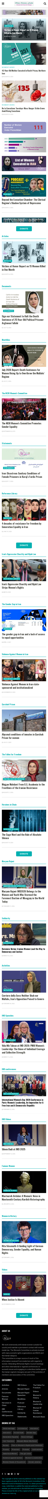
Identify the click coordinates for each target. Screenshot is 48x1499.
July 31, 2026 (7, 381)
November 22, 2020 (9, 692)
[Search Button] (45, 3)
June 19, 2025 (7, 531)
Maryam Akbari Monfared (27, 1441)
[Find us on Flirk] (12, 1474)
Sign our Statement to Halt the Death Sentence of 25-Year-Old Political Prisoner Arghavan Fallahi (23, 319)
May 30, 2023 (7, 592)
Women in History (11, 1241)
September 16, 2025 (9, 1154)
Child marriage (9, 1429)
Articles (9, 26)
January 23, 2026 (8, 1204)
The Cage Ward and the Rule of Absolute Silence (21, 836)
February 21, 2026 (9, 906)
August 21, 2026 (8, 208)
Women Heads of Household (14, 1462)
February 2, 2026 (8, 1257)
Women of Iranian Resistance (37, 1410)
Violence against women (12, 1458)
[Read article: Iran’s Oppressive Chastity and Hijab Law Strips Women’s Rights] (24, 570)
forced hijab (19, 1433)
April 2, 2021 (7, 642)
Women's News (8, 67)
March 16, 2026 (8, 1057)
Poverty (6, 1449)
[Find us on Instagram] (15, 1474)
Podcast (7, 194)
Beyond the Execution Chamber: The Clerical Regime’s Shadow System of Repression (23, 201)
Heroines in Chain (11, 829)
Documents (8, 311)
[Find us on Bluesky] (18, 1474)
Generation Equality (10, 1437)
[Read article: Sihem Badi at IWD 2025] (24, 1135)
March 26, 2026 (8, 956)
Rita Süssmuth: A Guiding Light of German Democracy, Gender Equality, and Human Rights (22, 1249)
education (34, 1429)
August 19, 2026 (8, 843)
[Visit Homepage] (24, 3)
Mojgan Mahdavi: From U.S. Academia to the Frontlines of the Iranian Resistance (23, 786)
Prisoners (15, 1449)
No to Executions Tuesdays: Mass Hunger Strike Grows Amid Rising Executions (23, 110)
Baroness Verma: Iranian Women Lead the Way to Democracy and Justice (23, 950)
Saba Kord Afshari (10, 1454)
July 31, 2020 (7, 742)
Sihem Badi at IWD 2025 (13, 1149)
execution (7, 1433)
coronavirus (22, 1429)
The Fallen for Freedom (14, 779)
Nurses (5, 1445)
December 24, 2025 (9, 1304)
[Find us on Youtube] (9, 1474)
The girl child (25, 1454)
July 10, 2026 (7, 328)
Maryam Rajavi (23, 1389)
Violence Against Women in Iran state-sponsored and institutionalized (21, 685)
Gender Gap (31, 1433)
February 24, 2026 (9, 1004)
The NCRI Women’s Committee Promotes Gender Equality (21, 424)
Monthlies (8, 364)
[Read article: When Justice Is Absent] (24, 1286)
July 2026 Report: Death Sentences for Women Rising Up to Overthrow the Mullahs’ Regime (23, 373)
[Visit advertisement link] (24, 12)
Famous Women (10, 1191)
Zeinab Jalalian (34, 1462)
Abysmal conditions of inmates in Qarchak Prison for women (22, 736)
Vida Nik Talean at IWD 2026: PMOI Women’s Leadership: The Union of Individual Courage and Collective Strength (23, 1049)
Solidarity (8, 943)
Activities (8, 990)
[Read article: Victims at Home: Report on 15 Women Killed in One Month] (24, 252)
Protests (26, 1449)
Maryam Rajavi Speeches (14, 886)
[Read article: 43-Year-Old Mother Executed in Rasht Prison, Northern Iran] (24, 54)
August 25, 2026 (8, 77)
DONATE (24, 229)
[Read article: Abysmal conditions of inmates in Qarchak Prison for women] (24, 720)
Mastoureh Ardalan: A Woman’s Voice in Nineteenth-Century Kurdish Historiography (23, 1197)
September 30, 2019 (9, 431)
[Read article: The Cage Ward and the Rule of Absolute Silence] (24, 821)
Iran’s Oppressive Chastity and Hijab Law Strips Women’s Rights (21, 585)
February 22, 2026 (9, 1109)
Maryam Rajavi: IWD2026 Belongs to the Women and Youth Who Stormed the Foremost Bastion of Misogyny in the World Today (23, 896)
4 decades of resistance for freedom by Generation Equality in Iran (21, 525)
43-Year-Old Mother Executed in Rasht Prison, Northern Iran (24, 72)
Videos (6, 1294)
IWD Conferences (11, 1094)
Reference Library (11, 579)
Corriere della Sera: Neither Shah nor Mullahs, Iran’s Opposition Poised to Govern (23, 997)
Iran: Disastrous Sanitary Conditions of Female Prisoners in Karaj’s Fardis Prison (22, 475)
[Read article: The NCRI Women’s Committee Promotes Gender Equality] (24, 409)
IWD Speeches (9, 1040)
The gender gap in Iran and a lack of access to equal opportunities (23, 635)
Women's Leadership (33, 1458)
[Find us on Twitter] (5, 1474)
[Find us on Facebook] (2, 1474)
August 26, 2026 (10, 36)
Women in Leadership (37, 1402)
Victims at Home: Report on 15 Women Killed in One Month (21, 31)
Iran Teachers (8, 1441)
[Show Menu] (3, 3)
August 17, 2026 (8, 481)
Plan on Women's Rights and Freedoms (27, 1445)
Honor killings (26, 1437)
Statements (9, 468)
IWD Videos (8, 1144)
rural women (37, 1449)
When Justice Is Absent (13, 1299)
